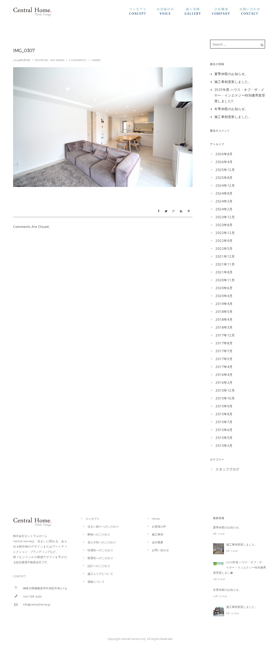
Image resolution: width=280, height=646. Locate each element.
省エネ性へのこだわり (102, 542)
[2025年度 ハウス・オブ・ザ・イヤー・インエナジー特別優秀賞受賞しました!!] (218, 563)
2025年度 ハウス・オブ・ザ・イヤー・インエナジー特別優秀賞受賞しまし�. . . (239, 567)
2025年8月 (224, 177)
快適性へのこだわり (100, 550)
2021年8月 (224, 272)
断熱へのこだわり (99, 534)
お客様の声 (170, 12)
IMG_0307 (24, 50)
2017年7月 (224, 351)
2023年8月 (224, 225)
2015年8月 (224, 414)
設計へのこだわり (99, 566)
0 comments (77, 60)
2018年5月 (224, 311)
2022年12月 (225, 233)
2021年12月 (225, 256)
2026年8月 (224, 154)
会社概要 (225, 12)
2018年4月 (224, 319)
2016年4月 (224, 374)
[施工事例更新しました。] (218, 548)
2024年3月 (224, 201)
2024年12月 (225, 185)
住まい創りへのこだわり (103, 526)
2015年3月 (224, 445)
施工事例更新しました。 (233, 81)
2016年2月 (224, 382)
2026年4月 (224, 162)
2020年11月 (225, 280)
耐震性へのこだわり (100, 558)
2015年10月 (225, 398)
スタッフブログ (227, 469)
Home (156, 518)
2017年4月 (224, 366)
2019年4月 (224, 303)
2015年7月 (224, 422)
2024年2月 (224, 209)
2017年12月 (225, 335)
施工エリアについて (100, 574)
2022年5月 (224, 248)
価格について (96, 581)
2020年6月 (224, 288)
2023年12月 (225, 217)
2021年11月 (225, 264)
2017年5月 (224, 359)
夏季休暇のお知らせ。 (231, 74)
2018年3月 (224, 327)
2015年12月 (225, 390)
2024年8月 (224, 193)
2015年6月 (224, 430)
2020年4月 (224, 296)
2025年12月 (225, 169)
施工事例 (198, 12)
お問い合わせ (253, 12)
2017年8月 (224, 343)
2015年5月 (224, 437)
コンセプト (143, 12)
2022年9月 (224, 240)
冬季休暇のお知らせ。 (231, 109)
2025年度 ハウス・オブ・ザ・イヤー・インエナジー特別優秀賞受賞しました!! (239, 95)
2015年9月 (224, 406)
